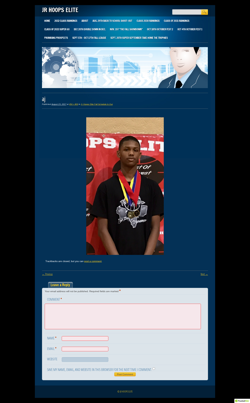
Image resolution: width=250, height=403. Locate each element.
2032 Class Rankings (65, 21)
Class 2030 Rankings (148, 21)
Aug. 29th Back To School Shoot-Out (112, 21)
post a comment (93, 261)
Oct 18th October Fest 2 (160, 29)
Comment (54, 299)
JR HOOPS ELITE (60, 10)
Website (52, 359)
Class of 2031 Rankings (176, 21)
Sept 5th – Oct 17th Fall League (89, 38)
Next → (204, 274)
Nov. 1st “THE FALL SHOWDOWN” (126, 29)
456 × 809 (73, 104)
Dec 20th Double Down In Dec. (90, 29)
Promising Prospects (56, 38)
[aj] (125, 254)
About (84, 21)
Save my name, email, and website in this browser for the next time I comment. (99, 369)
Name (51, 337)
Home (47, 21)
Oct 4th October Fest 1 (189, 29)
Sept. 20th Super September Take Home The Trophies (139, 38)
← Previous (47, 274)
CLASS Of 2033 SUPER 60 (56, 29)
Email (51, 348)
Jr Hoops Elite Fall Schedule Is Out (97, 104)
